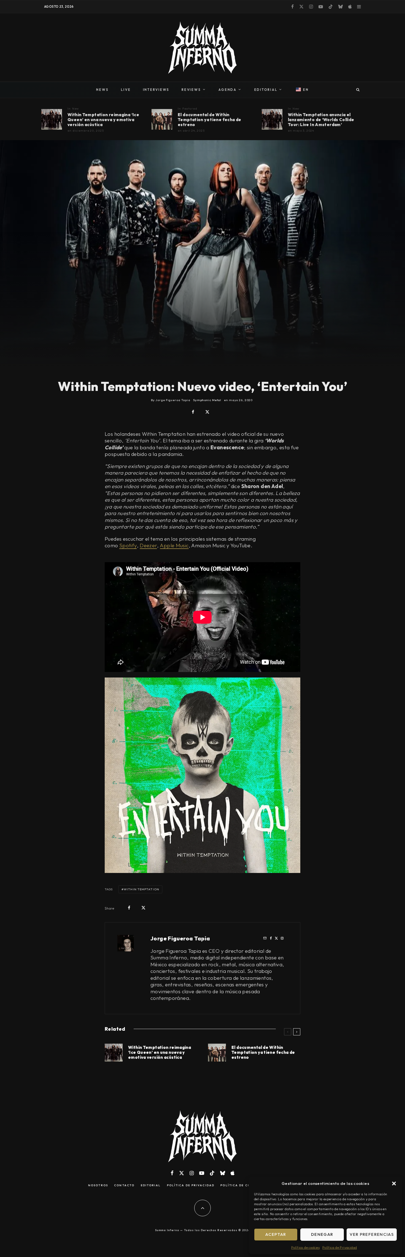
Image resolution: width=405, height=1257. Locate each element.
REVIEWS (191, 90)
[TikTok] (331, 6)
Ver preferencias (372, 1234)
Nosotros (98, 1185)
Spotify (128, 545)
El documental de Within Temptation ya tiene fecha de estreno (209, 119)
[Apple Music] (349, 6)
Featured (189, 108)
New (75, 108)
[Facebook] (292, 6)
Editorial (151, 1185)
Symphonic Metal (207, 400)
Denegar (322, 1234)
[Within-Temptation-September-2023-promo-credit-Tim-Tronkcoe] (272, 119)
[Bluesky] (340, 6)
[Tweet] (207, 412)
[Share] (193, 412)
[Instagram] (311, 6)
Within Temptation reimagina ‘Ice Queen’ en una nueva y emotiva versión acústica (103, 119)
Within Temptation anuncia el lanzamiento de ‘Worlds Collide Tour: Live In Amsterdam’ (321, 119)
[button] (394, 1183)
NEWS (102, 90)
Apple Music (174, 545)
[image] (51, 119)
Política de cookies (305, 1247)
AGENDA (227, 90)
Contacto (124, 1185)
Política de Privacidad (339, 1247)
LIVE (126, 90)
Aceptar (275, 1234)
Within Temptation (141, 889)
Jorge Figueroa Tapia (180, 938)
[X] (301, 6)
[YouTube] (321, 6)
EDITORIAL (266, 90)
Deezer (148, 545)
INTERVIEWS (156, 90)
